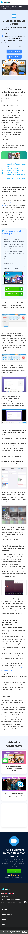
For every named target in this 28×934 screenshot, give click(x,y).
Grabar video (14, 6)
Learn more (17, 932)
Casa (2, 6)
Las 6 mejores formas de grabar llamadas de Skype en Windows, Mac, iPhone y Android (14, 795)
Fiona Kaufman (7, 98)
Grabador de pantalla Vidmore (14, 22)
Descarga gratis (15, 51)
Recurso (7, 6)
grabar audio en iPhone (8, 661)
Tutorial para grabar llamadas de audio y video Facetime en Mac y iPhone (14, 768)
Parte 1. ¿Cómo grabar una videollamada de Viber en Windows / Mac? (16, 164)
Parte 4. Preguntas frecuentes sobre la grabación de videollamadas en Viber (16, 178)
